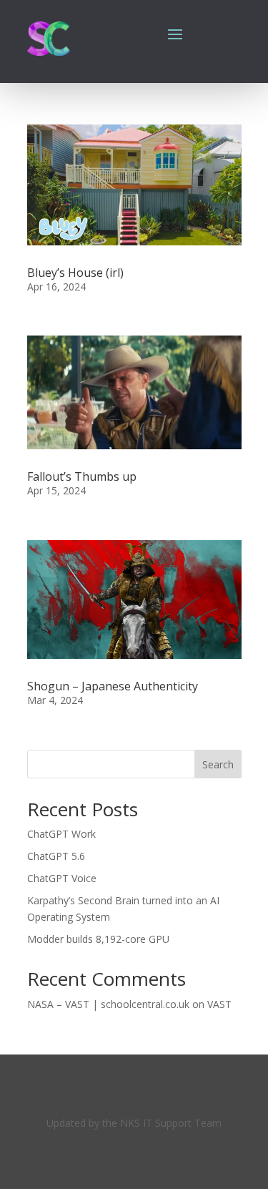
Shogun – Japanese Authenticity (112, 686)
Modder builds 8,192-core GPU (98, 939)
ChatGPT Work (61, 834)
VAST (219, 1004)
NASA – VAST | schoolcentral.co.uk (108, 1004)
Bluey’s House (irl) (75, 272)
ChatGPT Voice (61, 878)
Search (218, 764)
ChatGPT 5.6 (56, 856)
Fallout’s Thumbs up (82, 476)
